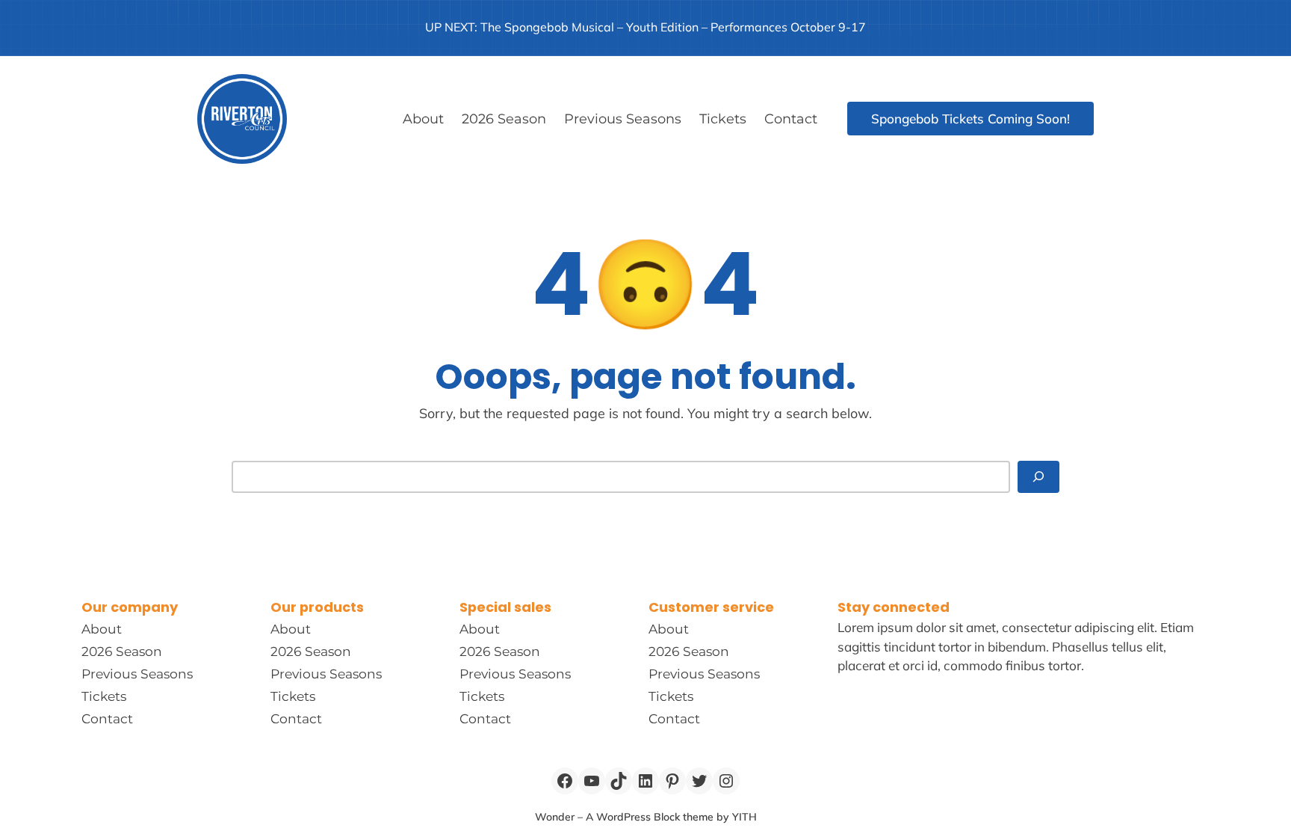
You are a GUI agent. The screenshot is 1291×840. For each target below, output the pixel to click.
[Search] (1038, 477)
